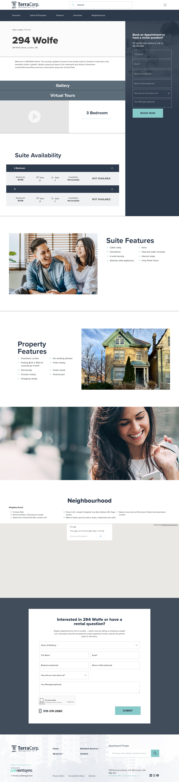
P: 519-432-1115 (115, 776)
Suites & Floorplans (38, 15)
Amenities (77, 15)
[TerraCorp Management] (25, 4)
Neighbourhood (98, 15)
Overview (16, 15)
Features (60, 15)
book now (147, 113)
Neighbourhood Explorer (170, 525)
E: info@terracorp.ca (130, 776)
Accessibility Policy (76, 776)
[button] (89, 556)
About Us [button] (57, 753)
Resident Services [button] (89, 748)
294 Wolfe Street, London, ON (25, 47)
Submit (128, 710)
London (20, 30)
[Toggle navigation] (165, 5)
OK (100, 536)
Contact (84, 753)
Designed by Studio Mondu (21, 765)
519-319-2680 (138, 46)
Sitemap (92, 776)
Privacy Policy (58, 776)
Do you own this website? (78, 536)
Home (15, 30)
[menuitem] (64, 748)
